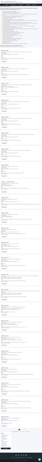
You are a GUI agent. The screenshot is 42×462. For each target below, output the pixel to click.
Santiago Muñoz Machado (28, 84)
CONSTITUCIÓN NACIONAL (18, 58)
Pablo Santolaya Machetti (14, 166)
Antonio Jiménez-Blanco (27, 401)
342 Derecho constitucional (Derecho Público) (9, 11)
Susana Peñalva (16, 214)
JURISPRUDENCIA (23, 280)
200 (28, 431)
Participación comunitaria (37, 204)
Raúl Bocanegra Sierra (31, 134)
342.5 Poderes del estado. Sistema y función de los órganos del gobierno (13, 19)
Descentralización (3, 188)
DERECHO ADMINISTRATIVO (5, 204)
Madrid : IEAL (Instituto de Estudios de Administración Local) (9, 71)
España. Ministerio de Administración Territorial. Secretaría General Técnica (28, 275)
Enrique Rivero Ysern (29, 118)
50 (23, 431)
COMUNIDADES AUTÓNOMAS (8, 58)
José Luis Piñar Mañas (17, 384)
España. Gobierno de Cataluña (5, 308)
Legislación (22, 342)
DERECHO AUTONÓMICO (22, 74)
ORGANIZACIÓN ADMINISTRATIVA (28, 204)
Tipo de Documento (4, 435)
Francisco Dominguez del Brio (14, 183)
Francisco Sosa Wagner (4, 323)
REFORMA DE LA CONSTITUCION (27, 219)
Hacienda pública (21, 188)
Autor (2, 440)
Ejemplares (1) (4, 61)
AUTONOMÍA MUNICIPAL (5, 74)
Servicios (34, 4)
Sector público (26, 188)
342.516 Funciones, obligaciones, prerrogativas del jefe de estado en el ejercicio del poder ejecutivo (17, 22)
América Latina (3, 219)
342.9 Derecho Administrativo (7, 37)
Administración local (4, 265)
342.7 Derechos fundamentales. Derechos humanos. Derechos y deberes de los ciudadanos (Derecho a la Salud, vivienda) (20, 28)
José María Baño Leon (4, 53)
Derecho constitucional (12, 91)
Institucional (13, 4)
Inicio (7, 4)
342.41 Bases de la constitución (7, 18)
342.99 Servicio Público (6, 41)
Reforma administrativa (18, 219)
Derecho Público (3, 171)
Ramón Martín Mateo (27, 150)
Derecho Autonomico (4, 105)
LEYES (26, 342)
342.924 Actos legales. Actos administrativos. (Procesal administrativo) (13, 38)
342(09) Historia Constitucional (7, 42)
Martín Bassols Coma (25, 68)
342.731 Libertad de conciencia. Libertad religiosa (10, 34)
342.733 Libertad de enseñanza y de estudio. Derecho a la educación (13, 35)
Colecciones (20, 4)
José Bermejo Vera (26, 101)
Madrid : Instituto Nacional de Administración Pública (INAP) (9, 54)
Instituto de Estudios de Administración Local (16, 308)
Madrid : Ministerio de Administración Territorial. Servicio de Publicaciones (11, 278)
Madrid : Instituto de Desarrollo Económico (7, 185)
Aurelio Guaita (14, 229)
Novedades (28, 4)
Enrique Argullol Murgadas (5, 419)
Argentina (7, 219)
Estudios (2, 170)
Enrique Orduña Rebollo (11, 323)
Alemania (2, 58)
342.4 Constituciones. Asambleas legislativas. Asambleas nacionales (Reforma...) (14, 15)
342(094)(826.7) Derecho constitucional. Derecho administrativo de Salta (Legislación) (15, 43)
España (23, 58)
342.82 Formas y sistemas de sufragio (8, 36)
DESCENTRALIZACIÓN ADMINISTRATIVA (16, 204)
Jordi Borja (15, 199)
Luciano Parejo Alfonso (4, 260)
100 (25, 431)
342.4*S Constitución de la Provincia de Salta (9, 17)
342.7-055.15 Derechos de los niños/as (8, 29)
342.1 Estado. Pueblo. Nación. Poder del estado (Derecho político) (12, 12)
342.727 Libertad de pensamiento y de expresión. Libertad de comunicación (14, 32)
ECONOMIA (8, 188)
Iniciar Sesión (39, 1)
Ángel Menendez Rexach (18, 352)
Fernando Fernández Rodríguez (14, 243)
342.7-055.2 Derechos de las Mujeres (8, 30)
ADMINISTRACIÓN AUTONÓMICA (6, 296)
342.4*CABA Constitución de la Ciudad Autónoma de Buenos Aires (12, 16)
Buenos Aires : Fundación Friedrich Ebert (7, 216)
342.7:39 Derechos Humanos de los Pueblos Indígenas (11, 31)
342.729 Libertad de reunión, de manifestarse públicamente (11, 33)
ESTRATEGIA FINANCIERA (14, 188)
